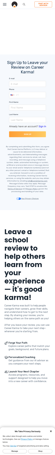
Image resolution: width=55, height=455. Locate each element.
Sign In (42, 126)
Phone (11, 89)
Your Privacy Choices (30, 198)
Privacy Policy (32, 189)
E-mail (12, 78)
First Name (13, 102)
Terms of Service (15, 189)
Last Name (13, 114)
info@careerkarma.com (37, 181)
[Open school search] (24, 4)
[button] (12, 95)
